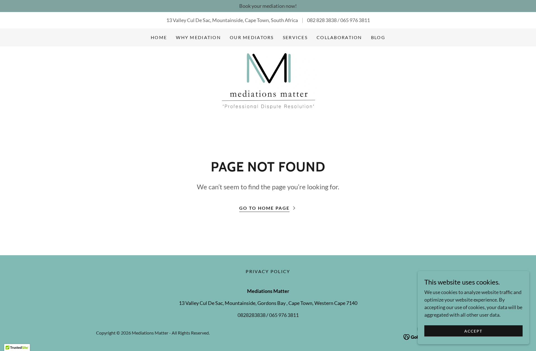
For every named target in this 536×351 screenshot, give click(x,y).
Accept (473, 331)
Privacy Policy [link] (268, 271)
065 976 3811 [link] (355, 20)
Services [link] (295, 37)
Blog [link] (378, 37)
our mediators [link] (252, 37)
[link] (268, 80)
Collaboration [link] (339, 37)
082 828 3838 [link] (322, 20)
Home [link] (159, 37)
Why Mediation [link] (198, 37)
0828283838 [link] (251, 315)
